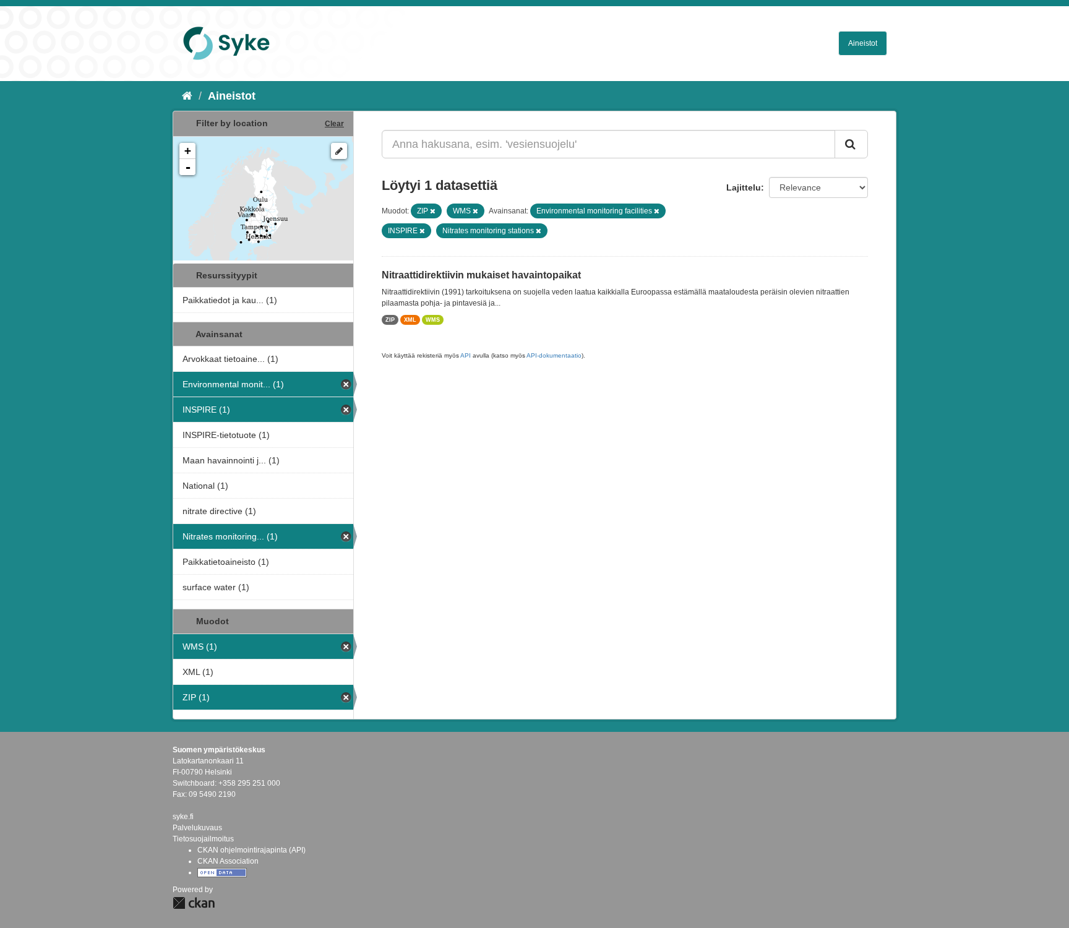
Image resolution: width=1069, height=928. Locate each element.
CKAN (194, 902)
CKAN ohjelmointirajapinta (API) (251, 850)
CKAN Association (228, 861)
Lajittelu (743, 187)
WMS (433, 320)
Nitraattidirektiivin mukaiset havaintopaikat (481, 275)
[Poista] (433, 211)
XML (410, 320)
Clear (334, 123)
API (465, 355)
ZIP (390, 320)
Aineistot (862, 43)
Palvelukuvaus (197, 827)
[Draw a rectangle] (339, 151)
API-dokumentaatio (554, 355)
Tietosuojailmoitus (203, 839)
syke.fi (183, 816)
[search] (851, 144)
